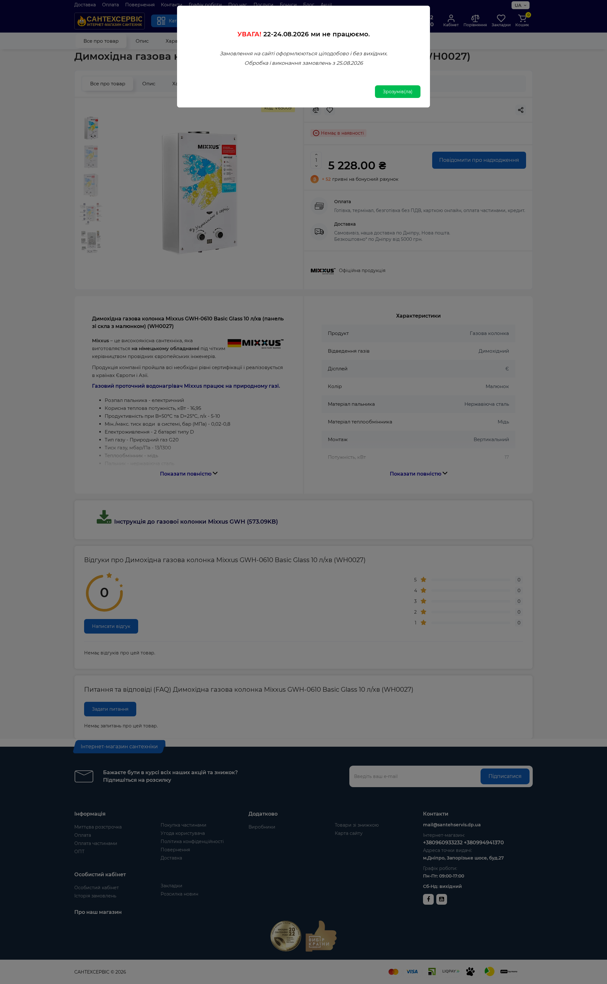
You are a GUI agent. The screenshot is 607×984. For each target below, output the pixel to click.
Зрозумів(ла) (398, 91)
